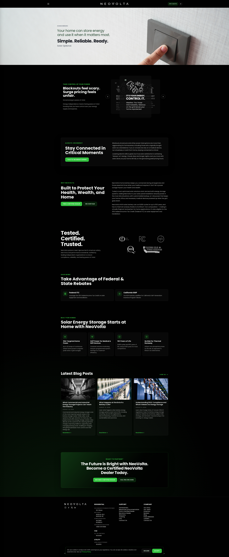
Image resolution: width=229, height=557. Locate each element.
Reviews (146, 513)
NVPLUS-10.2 (100, 514)
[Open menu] (48, 4)
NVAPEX (98, 544)
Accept (157, 551)
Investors (147, 511)
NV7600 (99, 521)
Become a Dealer (125, 513)
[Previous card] (108, 96)
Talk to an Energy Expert (77, 159)
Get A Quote (173, 3)
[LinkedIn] (75, 508)
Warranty (122, 515)
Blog (145, 515)
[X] (72, 508)
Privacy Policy (86, 552)
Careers (146, 518)
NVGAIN (99, 535)
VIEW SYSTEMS (101, 527)
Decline (146, 551)
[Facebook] (69, 508)
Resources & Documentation (129, 509)
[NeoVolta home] (114, 4)
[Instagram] (65, 508)
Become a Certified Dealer (105, 480)
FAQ (120, 518)
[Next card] (163, 96)
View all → (164, 374)
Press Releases (149, 517)
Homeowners (123, 508)
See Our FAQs (90, 204)
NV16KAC (99, 522)
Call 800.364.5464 (127, 480)
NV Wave (99, 510)
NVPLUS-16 (99, 516)
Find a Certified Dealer (71, 204)
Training (122, 517)
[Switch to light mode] (180, 4)
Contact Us (123, 520)
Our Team (147, 509)
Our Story (147, 508)
